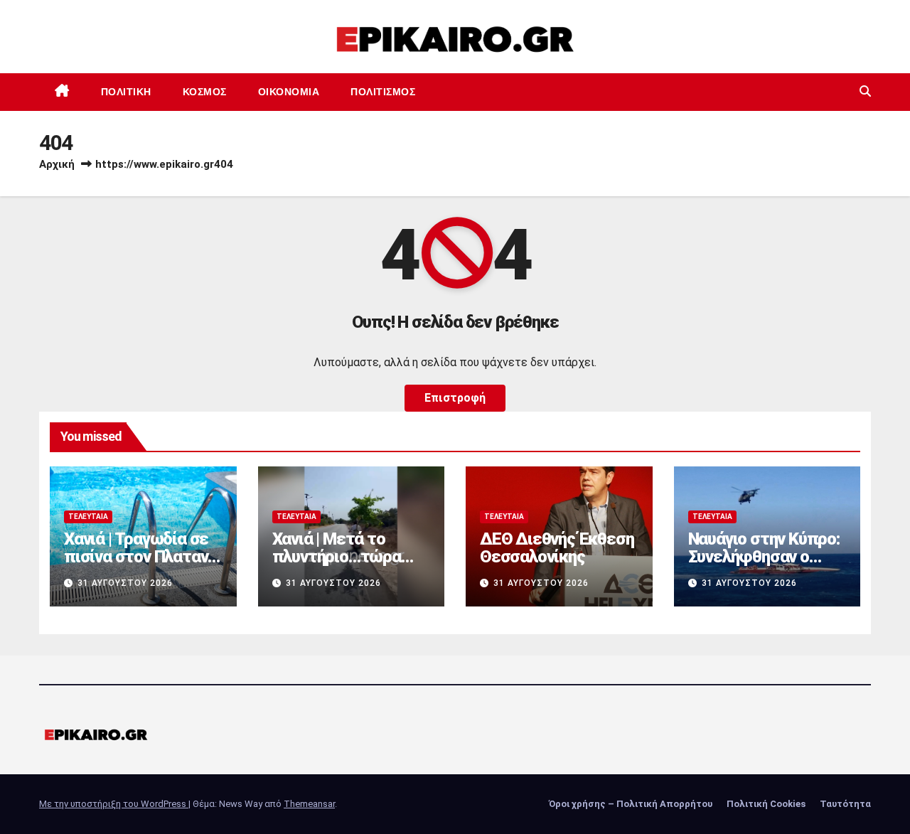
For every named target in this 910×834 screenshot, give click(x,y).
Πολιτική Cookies (766, 803)
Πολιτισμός (382, 91)
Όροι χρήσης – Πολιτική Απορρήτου (630, 803)
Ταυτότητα (845, 803)
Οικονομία (289, 91)
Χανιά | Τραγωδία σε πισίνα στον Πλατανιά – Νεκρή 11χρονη (143, 556)
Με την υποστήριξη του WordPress (113, 803)
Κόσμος (205, 91)
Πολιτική (126, 91)
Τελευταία (88, 516)
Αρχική (57, 164)
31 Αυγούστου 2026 (125, 583)
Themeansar (309, 803)
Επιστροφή (455, 398)
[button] (865, 91)
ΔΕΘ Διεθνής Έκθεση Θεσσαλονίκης (556, 548)
